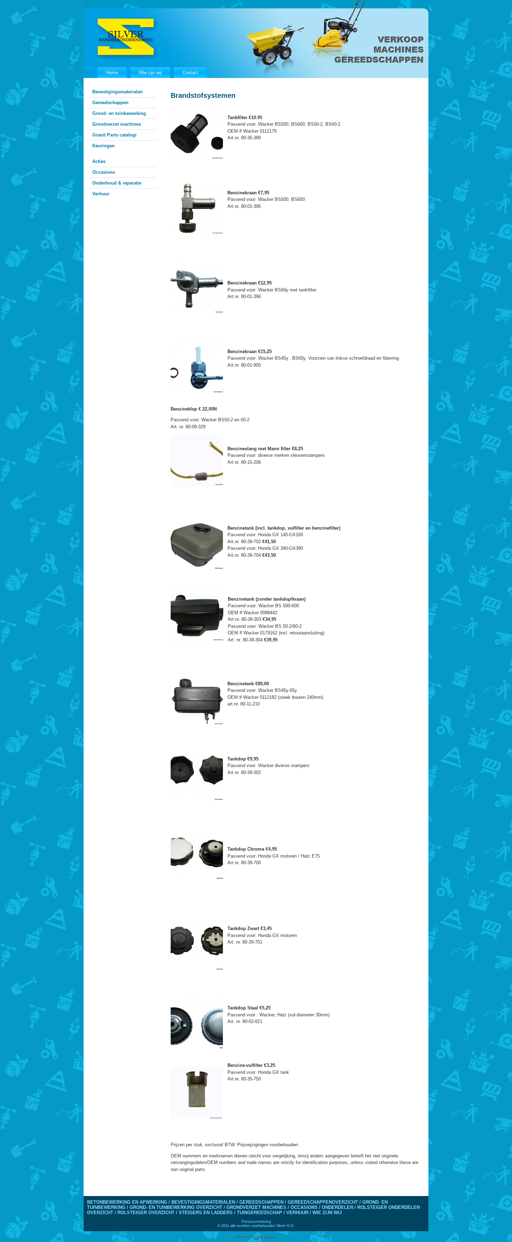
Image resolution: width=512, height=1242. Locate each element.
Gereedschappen (110, 102)
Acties (99, 161)
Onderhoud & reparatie (116, 183)
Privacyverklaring (256, 1221)
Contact (190, 72)
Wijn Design (266, 1237)
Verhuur (100, 193)
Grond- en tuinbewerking (119, 113)
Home (112, 72)
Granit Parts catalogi (114, 135)
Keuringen (103, 145)
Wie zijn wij (150, 72)
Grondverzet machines (116, 124)
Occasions (103, 172)
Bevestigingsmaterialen (117, 91)
